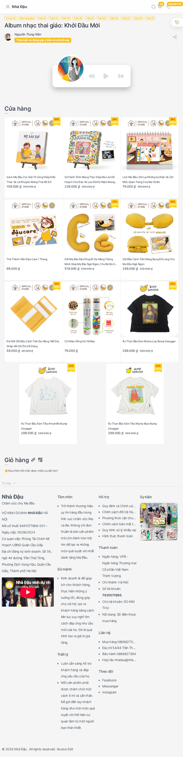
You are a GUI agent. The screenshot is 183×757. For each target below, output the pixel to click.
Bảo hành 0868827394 (119, 654)
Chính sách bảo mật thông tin (118, 524)
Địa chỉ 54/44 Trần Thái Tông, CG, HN (118, 648)
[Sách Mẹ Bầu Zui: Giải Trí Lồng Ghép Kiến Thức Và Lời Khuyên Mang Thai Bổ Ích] (33, 145)
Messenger (110, 686)
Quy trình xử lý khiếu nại (119, 530)
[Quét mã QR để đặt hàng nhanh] (39, 460)
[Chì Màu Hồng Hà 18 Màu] (91, 310)
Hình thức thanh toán (117, 536)
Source (62, 749)
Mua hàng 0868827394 (118, 642)
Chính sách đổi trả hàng (118, 512)
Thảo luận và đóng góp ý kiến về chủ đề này (42, 40)
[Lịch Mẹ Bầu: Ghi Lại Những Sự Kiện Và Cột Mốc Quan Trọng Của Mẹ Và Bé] (149, 145)
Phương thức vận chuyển (118, 518)
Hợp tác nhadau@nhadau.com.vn (118, 660)
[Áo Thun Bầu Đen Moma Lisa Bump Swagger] (149, 310)
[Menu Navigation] (8, 6)
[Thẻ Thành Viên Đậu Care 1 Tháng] (33, 228)
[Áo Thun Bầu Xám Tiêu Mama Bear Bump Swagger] (135, 392)
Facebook (109, 680)
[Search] (153, 6)
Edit (70, 749)
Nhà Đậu (19, 6)
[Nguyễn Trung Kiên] (28, 34)
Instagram (109, 692)
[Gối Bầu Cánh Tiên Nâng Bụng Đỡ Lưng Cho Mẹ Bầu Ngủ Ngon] (149, 228)
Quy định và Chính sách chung (119, 506)
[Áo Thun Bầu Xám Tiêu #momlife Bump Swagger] (48, 392)
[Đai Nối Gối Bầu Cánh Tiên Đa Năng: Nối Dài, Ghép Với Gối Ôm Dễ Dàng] (33, 310)
